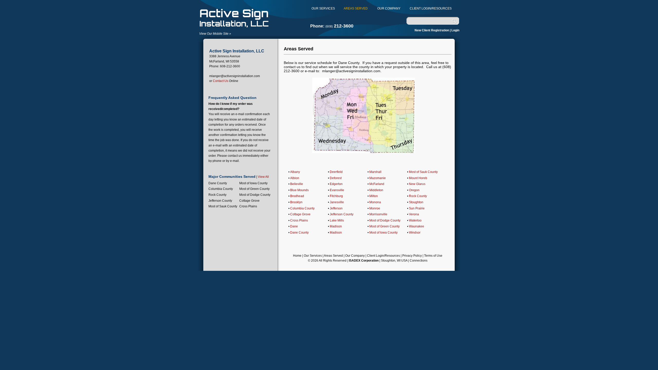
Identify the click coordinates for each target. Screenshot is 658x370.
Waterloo (415, 220)
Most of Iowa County (383, 232)
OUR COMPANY (387, 8)
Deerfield (336, 172)
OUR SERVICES (323, 8)
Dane (294, 226)
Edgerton (336, 184)
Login (455, 30)
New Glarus (417, 184)
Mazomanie (377, 178)
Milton (373, 196)
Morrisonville (378, 214)
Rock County (418, 196)
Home (297, 255)
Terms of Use (433, 255)
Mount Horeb (418, 178)
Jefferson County (341, 214)
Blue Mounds (299, 190)
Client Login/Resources (383, 255)
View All (263, 177)
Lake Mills (337, 220)
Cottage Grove (300, 214)
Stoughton (416, 202)
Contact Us (220, 81)
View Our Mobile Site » (215, 33)
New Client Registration (432, 30)
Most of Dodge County (384, 220)
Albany (295, 172)
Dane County (299, 232)
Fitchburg (336, 196)
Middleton (376, 190)
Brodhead (297, 196)
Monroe (374, 208)
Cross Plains (299, 220)
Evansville (337, 190)
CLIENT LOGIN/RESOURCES (429, 8)
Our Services (313, 255)
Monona (375, 202)
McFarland (376, 184)
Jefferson (336, 208)
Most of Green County (384, 226)
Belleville (296, 184)
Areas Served (333, 255)
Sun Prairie (417, 208)
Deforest (336, 178)
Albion (294, 178)
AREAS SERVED (354, 8)
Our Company (355, 255)
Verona (414, 214)
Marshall (375, 172)
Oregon (414, 190)
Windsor (415, 232)
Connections (418, 260)
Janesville (337, 202)
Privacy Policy (412, 255)
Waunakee (416, 226)
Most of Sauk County (423, 172)
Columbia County (302, 208)
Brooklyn (296, 202)
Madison (336, 226)
